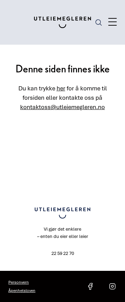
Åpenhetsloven (21, 290)
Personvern (18, 282)
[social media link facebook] (90, 286)
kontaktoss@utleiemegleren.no (62, 107)
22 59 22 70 (62, 253)
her (61, 88)
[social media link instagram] (112, 286)
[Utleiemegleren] (62, 22)
